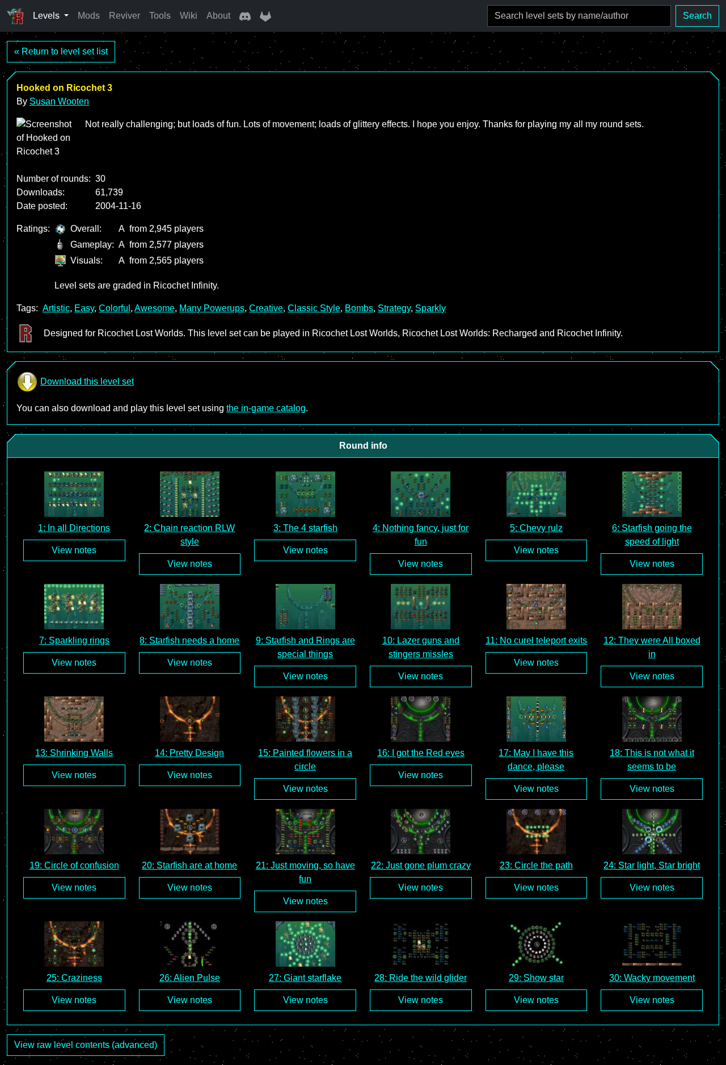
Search (697, 15)
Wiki (188, 15)
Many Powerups (211, 308)
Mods (89, 15)
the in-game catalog (266, 408)
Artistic (56, 308)
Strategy (394, 308)
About (218, 15)
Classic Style (314, 308)
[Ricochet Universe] (15, 16)
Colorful (114, 308)
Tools (160, 15)
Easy (84, 308)
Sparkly (430, 308)
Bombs (359, 308)
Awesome (154, 308)
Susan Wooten (59, 101)
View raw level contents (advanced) (85, 1045)
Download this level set (87, 381)
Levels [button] (47, 15)
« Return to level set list (61, 51)
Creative (266, 308)
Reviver (124, 15)
